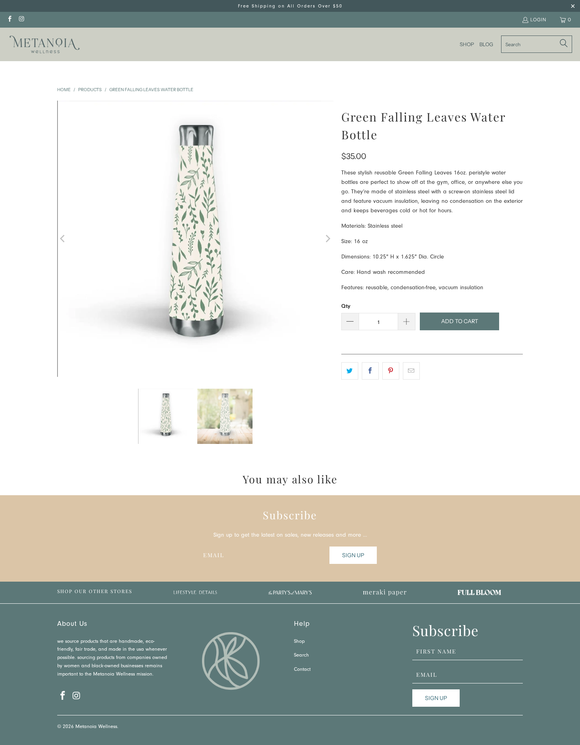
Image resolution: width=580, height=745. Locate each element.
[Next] (327, 239)
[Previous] (63, 239)
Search (301, 655)
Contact (302, 669)
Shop (299, 641)
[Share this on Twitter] (349, 371)
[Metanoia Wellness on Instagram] (21, 19)
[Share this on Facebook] (370, 371)
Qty (345, 306)
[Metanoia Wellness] (44, 44)
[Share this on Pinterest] (390, 371)
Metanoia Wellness (96, 727)
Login (538, 19)
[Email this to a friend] (411, 371)
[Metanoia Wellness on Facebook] (9, 19)
